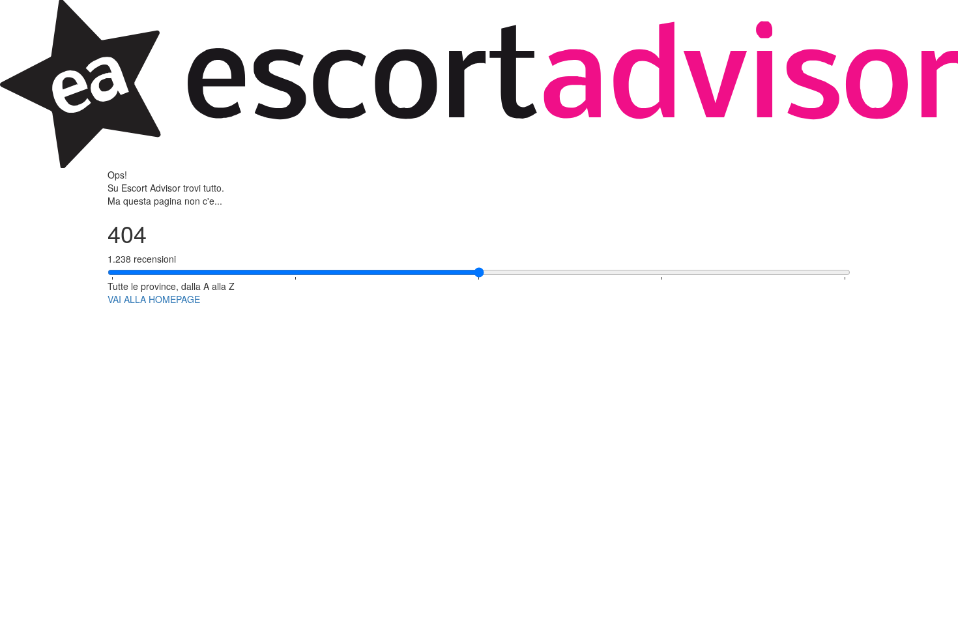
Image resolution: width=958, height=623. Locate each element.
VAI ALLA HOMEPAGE (154, 299)
